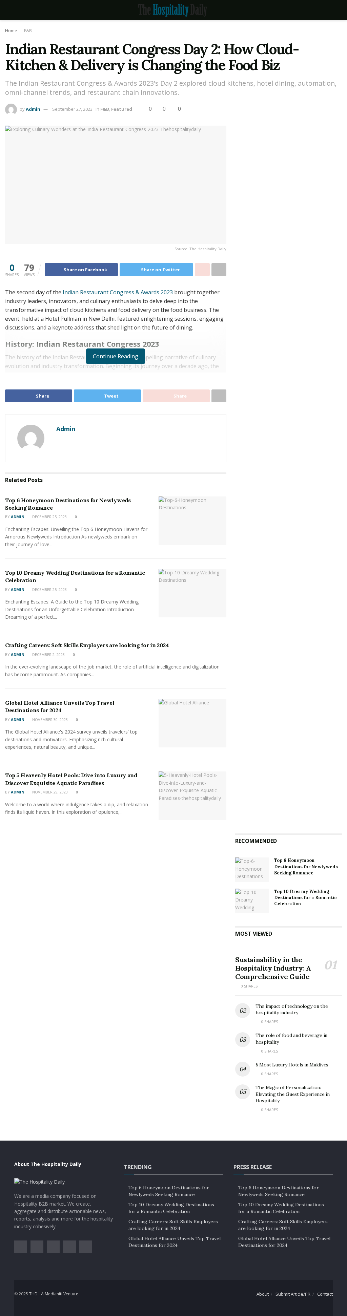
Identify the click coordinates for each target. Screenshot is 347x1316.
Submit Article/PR (292, 1294)
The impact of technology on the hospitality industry (292, 1009)
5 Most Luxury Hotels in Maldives (292, 1065)
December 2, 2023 (48, 654)
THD (33, 1294)
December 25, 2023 (49, 516)
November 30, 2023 (49, 719)
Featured (121, 109)
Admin (33, 109)
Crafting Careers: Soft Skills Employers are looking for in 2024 (87, 645)
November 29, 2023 (49, 791)
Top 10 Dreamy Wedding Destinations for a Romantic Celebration (305, 898)
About (263, 1294)
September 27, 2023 (72, 109)
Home (11, 31)
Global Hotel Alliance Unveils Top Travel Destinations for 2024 (174, 1241)
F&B (28, 31)
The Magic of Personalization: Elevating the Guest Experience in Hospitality (293, 1094)
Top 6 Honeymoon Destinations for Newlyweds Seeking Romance (306, 866)
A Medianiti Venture (59, 1294)
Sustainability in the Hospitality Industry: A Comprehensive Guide (273, 968)
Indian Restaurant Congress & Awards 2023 (118, 292)
